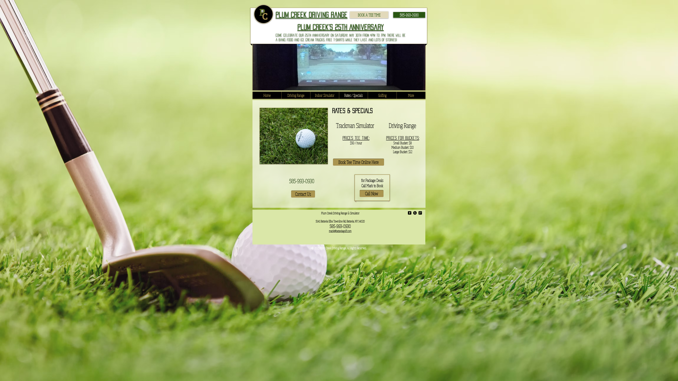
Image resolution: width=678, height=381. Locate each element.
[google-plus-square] (420, 213)
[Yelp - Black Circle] (415, 213)
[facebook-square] (409, 213)
